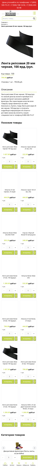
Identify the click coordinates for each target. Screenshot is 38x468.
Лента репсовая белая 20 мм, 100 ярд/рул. (9, 320)
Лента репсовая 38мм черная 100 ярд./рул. (9, 148)
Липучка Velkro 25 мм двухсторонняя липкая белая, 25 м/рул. (28, 407)
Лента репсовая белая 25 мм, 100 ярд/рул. (9, 277)
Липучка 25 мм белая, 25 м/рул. (28, 320)
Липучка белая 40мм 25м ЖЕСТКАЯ (10, 234)
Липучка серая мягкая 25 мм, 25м (28, 148)
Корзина (19, 465)
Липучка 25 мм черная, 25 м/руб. (10, 191)
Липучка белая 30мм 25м (28, 277)
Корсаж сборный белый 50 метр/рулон (28, 234)
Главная (5, 465)
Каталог (12, 465)
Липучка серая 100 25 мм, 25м (28, 191)
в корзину (27, 457)
